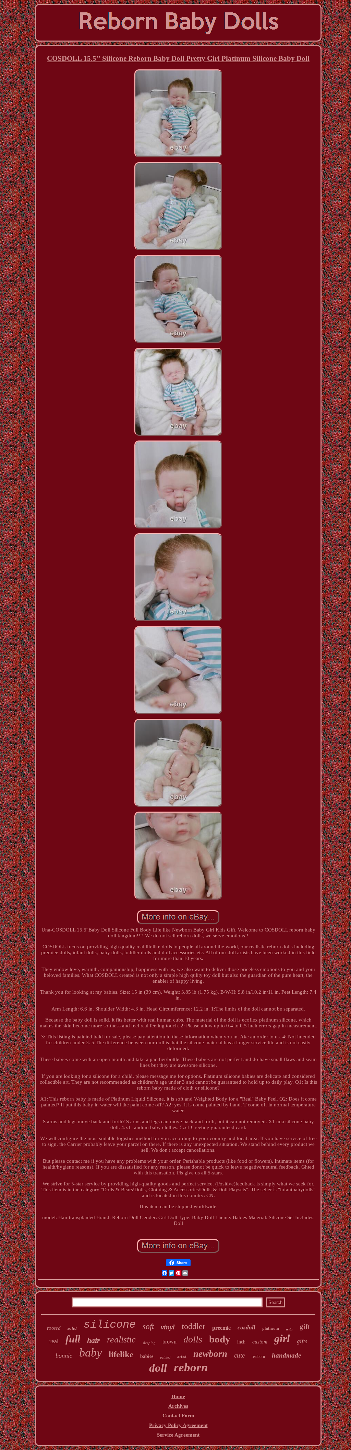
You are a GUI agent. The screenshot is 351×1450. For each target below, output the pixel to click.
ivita (289, 1329)
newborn (210, 1354)
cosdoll (246, 1327)
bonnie (64, 1355)
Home (178, 1396)
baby (90, 1352)
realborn (258, 1356)
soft (148, 1326)
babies (146, 1356)
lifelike (121, 1354)
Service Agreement (178, 1435)
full (72, 1339)
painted (165, 1357)
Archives (178, 1406)
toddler (193, 1326)
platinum (270, 1328)
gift (305, 1327)
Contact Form (178, 1415)
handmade (286, 1355)
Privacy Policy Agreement (178, 1425)
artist (181, 1356)
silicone (110, 1324)
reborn (191, 1367)
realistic (121, 1340)
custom (259, 1342)
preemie (221, 1328)
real (54, 1341)
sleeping (149, 1343)
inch (241, 1342)
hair (93, 1340)
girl (282, 1338)
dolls (192, 1339)
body (219, 1339)
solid (72, 1328)
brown (169, 1342)
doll (158, 1368)
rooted (54, 1328)
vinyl (168, 1327)
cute (239, 1355)
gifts (302, 1341)
